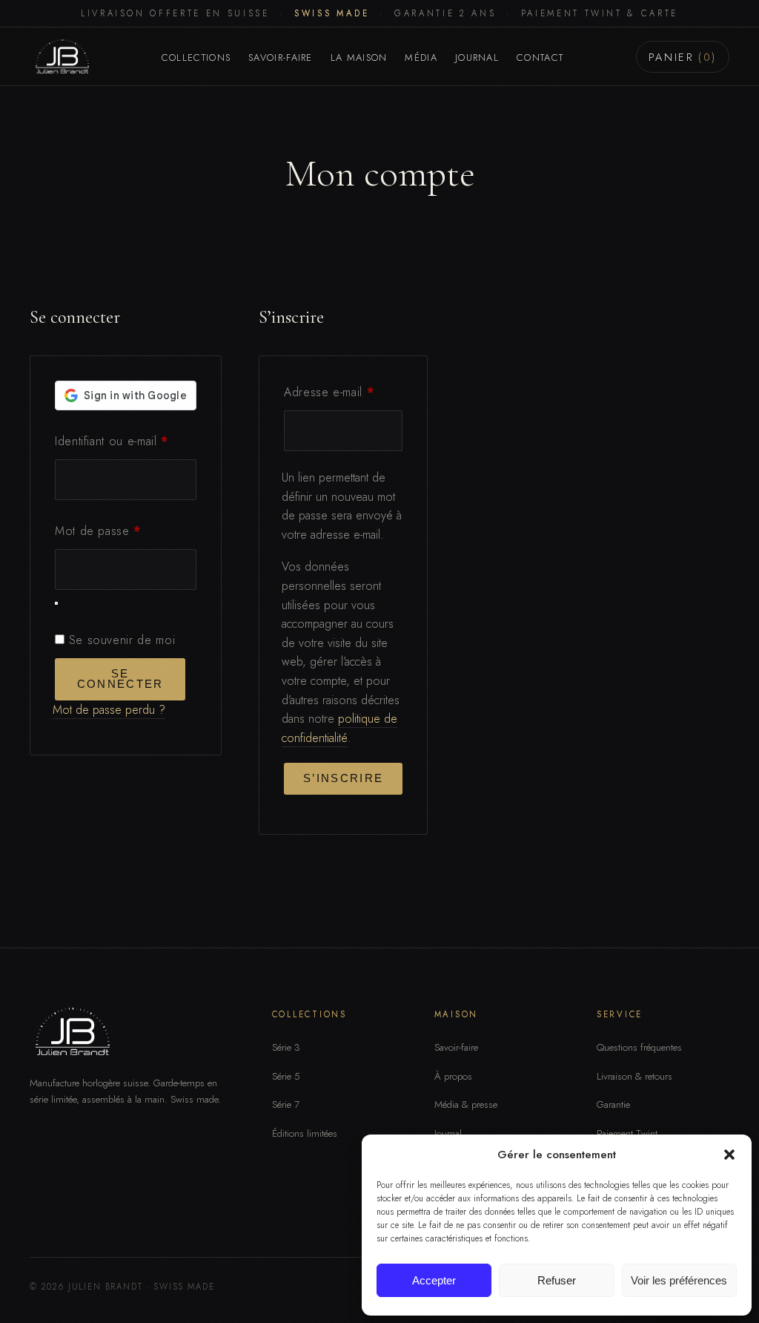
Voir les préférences (679, 1280)
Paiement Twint (627, 1133)
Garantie (613, 1104)
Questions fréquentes (639, 1047)
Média (421, 57)
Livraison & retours (634, 1076)
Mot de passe (125, 530)
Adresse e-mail (343, 392)
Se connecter (120, 679)
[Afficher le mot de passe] (56, 603)
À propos (453, 1076)
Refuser (556, 1280)
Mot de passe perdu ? (109, 709)
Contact (540, 57)
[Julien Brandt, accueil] (59, 56)
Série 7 (285, 1104)
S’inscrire (343, 778)
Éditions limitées (304, 1133)
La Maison (359, 57)
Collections (196, 57)
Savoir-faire (280, 57)
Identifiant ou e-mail (125, 441)
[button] (729, 1154)
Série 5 (286, 1076)
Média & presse (465, 1104)
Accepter (434, 1280)
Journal (477, 57)
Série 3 (286, 1047)
